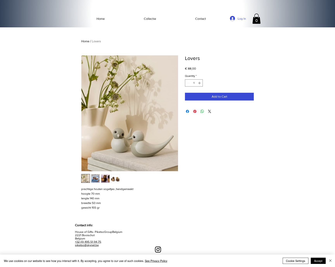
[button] (256, 19)
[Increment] (199, 83)
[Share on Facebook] (187, 111)
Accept (318, 261)
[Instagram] (158, 249)
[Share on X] (209, 111)
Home (85, 41)
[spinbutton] (193, 83)
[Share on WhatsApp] (202, 111)
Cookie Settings (295, 261)
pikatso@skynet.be (87, 245)
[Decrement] (188, 83)
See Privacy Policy (156, 261)
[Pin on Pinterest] (195, 111)
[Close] (330, 261)
